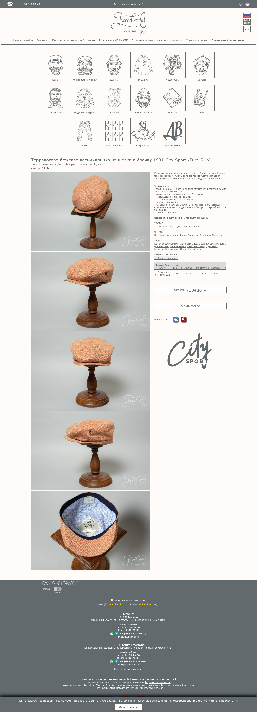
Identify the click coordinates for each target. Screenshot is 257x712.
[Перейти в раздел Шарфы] (172, 98)
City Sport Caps (188, 243)
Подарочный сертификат (228, 40)
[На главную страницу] (128, 23)
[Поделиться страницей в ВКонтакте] (176, 321)
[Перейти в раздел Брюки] (85, 131)
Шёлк (183, 249)
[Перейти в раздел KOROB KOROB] (114, 131)
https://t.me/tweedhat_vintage (178, 685)
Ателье (91, 40)
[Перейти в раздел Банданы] (55, 98)
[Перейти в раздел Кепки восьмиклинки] (85, 65)
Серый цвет (172, 249)
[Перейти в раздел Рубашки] (143, 65)
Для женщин (217, 243)
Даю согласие (128, 707)
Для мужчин (161, 246)
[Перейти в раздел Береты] (202, 65)
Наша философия (23, 40)
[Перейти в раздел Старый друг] (143, 131)
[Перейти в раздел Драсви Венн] (172, 131)
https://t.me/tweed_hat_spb (147, 687)
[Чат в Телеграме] (116, 633)
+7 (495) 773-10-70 (133, 633)
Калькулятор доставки (169, 40)
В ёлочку (204, 243)
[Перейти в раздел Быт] (202, 98)
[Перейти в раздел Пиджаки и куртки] (85, 98)
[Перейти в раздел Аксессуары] (172, 65)
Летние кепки (178, 246)
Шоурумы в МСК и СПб (113, 40)
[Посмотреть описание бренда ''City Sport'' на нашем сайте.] (190, 351)
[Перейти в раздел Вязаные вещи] (143, 98)
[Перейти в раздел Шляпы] (114, 65)
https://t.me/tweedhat (158, 682)
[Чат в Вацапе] (111, 633)
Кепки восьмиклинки (166, 243)
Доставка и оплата (142, 40)
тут (236, 700)
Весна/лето (194, 249)
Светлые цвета (196, 246)
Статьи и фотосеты (197, 40)
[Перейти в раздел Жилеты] (114, 98)
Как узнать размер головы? (68, 40)
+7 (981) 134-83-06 (133, 661)
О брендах (43, 40)
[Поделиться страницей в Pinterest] (183, 321)
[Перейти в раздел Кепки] (55, 65)
